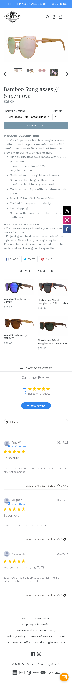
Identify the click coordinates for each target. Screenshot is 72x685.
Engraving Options (14, 110)
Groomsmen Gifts (18, 642)
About (61, 636)
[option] (18, 70)
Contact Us (42, 618)
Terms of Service (41, 636)
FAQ (53, 630)
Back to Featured (38, 368)
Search (26, 618)
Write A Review (36, 405)
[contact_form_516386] (64, 677)
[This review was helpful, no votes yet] (58, 486)
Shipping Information (36, 624)
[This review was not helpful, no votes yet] (64, 486)
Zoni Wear (27, 664)
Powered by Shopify (48, 664)
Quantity (57, 110)
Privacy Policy (16, 636)
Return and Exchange (31, 630)
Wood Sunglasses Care (50, 642)
